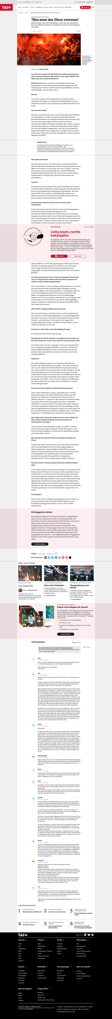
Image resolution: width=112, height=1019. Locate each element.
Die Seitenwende (62, 949)
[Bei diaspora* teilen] (63, 557)
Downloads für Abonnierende (46, 1000)
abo (78, 944)
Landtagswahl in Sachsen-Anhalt (45, 952)
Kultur (20, 951)
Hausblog (60, 946)
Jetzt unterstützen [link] (40, 544)
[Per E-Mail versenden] (45, 557)
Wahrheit (20, 961)
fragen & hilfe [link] (38, 2)
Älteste (79, 642)
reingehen (21, 983)
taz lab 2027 (60, 980)
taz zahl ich (80, 949)
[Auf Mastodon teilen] (49, 557)
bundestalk (21, 970)
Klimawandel (41, 958)
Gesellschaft (21, 949)
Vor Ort (59, 973)
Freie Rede (21, 980)
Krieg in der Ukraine (43, 956)
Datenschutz (67, 1009)
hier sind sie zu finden (49, 651)
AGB (79, 1009)
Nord (19, 958)
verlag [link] (19, 2)
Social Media (41, 946)
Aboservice (41, 995)
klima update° (22, 975)
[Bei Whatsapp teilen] (59, 557)
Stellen (59, 951)
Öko (19, 946)
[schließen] (92, 226)
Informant (60, 1009)
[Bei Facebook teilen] (56, 557)
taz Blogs (79, 971)
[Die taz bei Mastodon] (85, 935)
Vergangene (60, 978)
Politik (20, 944)
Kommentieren (42, 553)
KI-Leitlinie (90, 1007)
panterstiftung (81, 953)
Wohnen (40, 949)
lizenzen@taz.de (29, 1009)
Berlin (20, 956)
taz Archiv (79, 978)
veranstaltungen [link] (26, 2)
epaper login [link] (90, 2)
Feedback (40, 992)
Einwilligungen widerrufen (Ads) (66, 1011)
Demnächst (60, 970)
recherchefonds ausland (83, 951)
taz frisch (40, 973)
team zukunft (41, 970)
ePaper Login (41, 997)
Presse (59, 953)
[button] (93, 7)
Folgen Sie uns (79, 935)
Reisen (20, 993)
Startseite (20, 12)
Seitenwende (85, 1009)
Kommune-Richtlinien (80, 1007)
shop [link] (32, 2)
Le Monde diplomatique (83, 976)
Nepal (39, 944)
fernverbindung (22, 973)
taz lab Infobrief (42, 978)
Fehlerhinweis (50, 553)
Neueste (74, 642)
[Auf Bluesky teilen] (52, 557)
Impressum (74, 1009)
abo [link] (75, 2)
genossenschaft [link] (81, 2)
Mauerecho (21, 978)
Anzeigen (21, 1000)
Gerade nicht (87, 227)
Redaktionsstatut (68, 1007)
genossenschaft (81, 946)
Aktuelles (59, 944)
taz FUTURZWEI (81, 973)
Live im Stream (61, 975)
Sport (26, 12)
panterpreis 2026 (81, 956)
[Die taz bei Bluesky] (89, 935)
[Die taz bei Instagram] (92, 935)
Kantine (20, 995)
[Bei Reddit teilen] (66, 557)
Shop (19, 998)
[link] (20, 7)
